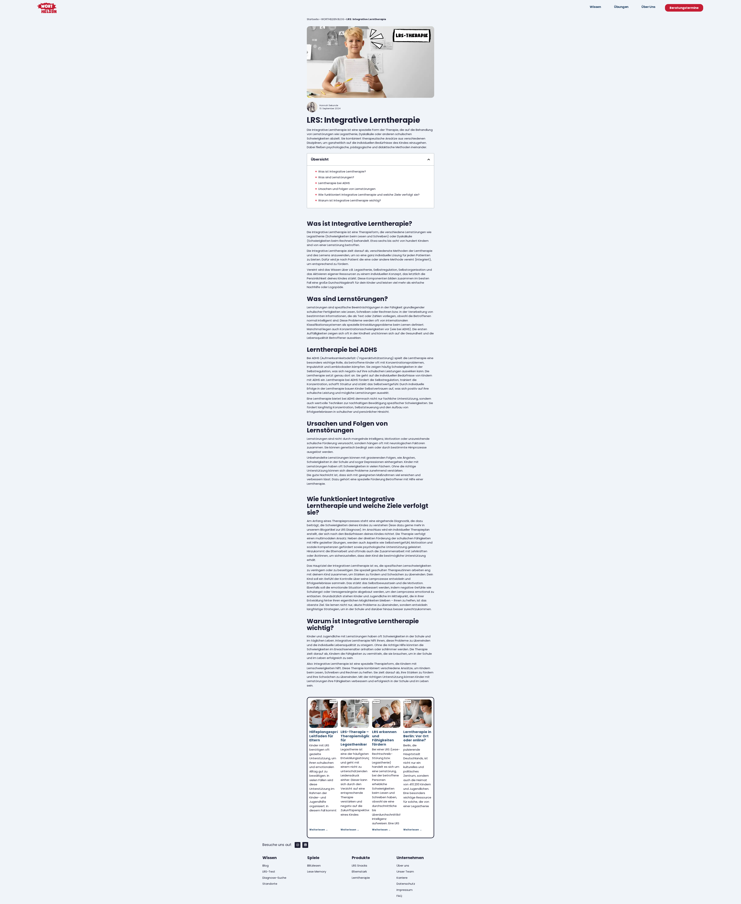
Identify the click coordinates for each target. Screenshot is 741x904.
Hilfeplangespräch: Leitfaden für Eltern (327, 735)
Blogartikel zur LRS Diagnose (340, 530)
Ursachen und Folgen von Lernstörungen (347, 189)
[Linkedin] (305, 845)
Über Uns (648, 7)
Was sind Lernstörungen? (336, 177)
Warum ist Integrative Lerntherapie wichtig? (349, 200)
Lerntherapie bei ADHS (334, 183)
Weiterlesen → (318, 829)
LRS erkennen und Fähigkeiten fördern (384, 738)
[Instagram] (297, 845)
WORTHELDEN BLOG (332, 19)
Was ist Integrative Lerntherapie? (342, 171)
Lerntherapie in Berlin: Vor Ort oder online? (417, 735)
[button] (428, 159)
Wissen (595, 7)
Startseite (313, 19)
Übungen (621, 7)
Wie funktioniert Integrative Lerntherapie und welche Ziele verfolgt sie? (369, 195)
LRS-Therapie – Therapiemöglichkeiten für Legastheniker (362, 738)
